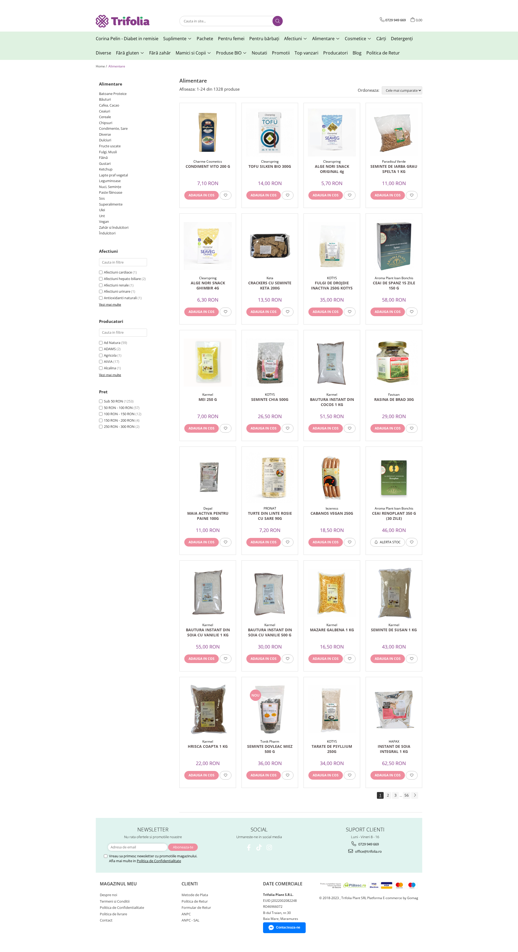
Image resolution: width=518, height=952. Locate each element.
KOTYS (332, 278)
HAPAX (394, 741)
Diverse (105, 134)
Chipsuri (105, 122)
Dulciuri (105, 140)
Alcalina (110, 368)
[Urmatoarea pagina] (414, 795)
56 (406, 795)
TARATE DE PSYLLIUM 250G (332, 749)
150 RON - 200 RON (119, 420)
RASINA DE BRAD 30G (394, 399)
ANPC (186, 914)
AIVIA (108, 361)
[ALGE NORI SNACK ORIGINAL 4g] (332, 132)
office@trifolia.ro (368, 851)
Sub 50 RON (113, 401)
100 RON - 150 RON (119, 413)
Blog (357, 53)
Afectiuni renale (116, 285)
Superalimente (110, 204)
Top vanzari (306, 53)
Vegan (104, 221)
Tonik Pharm (269, 741)
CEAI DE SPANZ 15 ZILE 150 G (394, 285)
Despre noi (108, 894)
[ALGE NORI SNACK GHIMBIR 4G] (208, 246)
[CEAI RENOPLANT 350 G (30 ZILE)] (394, 478)
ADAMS (110, 348)
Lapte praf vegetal (113, 175)
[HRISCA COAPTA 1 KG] (208, 709)
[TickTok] (259, 847)
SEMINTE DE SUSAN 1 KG (394, 629)
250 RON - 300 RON (119, 426)
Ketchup (106, 169)
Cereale (105, 116)
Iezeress (332, 508)
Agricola (110, 355)
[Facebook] (249, 847)
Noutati (259, 53)
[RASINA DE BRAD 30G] (394, 362)
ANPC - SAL (190, 920)
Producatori (335, 53)
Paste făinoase (110, 192)
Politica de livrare (113, 914)
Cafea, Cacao (109, 105)
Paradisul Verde (394, 161)
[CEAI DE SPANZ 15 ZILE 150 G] (394, 246)
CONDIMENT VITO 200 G (208, 166)
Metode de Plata (195, 894)
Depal (207, 508)
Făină (103, 157)
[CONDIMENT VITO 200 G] (208, 132)
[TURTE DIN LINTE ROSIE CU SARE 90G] (270, 477)
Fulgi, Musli (108, 151)
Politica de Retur (383, 53)
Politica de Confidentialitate (159, 860)
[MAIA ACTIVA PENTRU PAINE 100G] (208, 478)
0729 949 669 (368, 844)
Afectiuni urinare (117, 291)
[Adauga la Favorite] (225, 195)
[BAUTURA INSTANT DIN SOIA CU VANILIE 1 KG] (208, 593)
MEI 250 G (208, 399)
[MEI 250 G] (208, 363)
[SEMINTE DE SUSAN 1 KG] (394, 593)
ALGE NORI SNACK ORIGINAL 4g (332, 169)
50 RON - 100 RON (118, 407)
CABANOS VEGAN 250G (332, 513)
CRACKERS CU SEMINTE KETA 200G (269, 285)
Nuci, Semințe (110, 186)
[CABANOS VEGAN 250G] (332, 478)
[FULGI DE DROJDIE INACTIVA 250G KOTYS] (332, 246)
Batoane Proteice (113, 93)
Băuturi (105, 99)
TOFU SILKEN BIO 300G (269, 166)
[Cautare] (277, 21)
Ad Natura (112, 342)
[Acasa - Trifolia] (123, 21)
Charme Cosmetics (207, 161)
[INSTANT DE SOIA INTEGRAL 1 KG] (394, 709)
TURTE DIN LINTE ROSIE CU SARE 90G (270, 516)
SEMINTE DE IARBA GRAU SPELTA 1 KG (393, 169)
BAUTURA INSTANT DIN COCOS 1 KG (332, 402)
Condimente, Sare (113, 128)
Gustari (105, 163)
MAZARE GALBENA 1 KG (332, 629)
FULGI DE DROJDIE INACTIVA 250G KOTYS (332, 285)
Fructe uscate (110, 146)
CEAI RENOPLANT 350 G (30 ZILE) (394, 516)
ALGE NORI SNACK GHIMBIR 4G (208, 285)
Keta (270, 278)
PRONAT (270, 508)
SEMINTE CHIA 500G (269, 399)
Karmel (207, 394)
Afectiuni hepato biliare (122, 278)
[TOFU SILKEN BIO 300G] (270, 132)
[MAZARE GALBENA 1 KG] (332, 593)
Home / (102, 66)
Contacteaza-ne (288, 927)
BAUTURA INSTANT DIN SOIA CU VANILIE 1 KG (208, 632)
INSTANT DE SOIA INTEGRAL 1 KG (394, 749)
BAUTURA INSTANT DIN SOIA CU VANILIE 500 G (270, 632)
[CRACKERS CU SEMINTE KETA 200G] (270, 246)
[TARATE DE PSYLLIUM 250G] (332, 709)
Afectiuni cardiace (118, 272)
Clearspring (270, 161)
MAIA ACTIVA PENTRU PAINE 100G (208, 516)
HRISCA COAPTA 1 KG (208, 746)
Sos (102, 198)
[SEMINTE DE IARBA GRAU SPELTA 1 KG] (394, 132)
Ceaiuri (104, 111)
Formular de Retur (196, 907)
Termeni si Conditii (115, 901)
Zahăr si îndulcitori (113, 227)
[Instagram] (269, 847)
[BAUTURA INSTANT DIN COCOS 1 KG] (332, 363)
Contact (106, 920)
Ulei (102, 209)
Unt (102, 215)
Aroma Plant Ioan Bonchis (394, 278)
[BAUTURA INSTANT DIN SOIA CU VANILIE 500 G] (270, 593)
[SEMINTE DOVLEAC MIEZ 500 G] (270, 709)
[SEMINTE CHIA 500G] (270, 363)
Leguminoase (110, 180)
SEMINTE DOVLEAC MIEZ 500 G (269, 749)
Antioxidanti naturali (120, 297)
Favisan (394, 394)
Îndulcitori (107, 233)
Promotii (281, 53)
